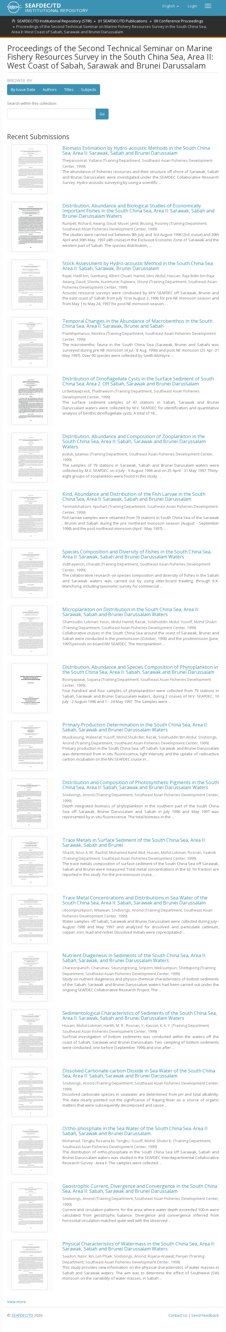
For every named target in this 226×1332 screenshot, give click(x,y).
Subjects (88, 89)
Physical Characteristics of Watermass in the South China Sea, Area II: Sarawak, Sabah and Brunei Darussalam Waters (138, 1246)
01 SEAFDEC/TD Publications (122, 21)
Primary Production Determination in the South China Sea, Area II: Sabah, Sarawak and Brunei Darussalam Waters (135, 727)
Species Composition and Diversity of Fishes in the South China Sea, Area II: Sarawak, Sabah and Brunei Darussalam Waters (137, 554)
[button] (170, 6)
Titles (69, 89)
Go (102, 114)
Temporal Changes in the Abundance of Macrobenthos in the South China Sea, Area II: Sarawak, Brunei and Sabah (137, 324)
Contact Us (177, 1315)
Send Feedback (205, 1315)
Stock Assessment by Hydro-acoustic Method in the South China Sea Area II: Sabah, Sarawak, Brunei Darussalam (137, 266)
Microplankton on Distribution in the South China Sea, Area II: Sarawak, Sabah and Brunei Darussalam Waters (130, 612)
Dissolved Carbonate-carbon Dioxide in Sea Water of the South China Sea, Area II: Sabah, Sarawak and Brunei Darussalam (138, 1073)
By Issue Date (23, 89)
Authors (50, 89)
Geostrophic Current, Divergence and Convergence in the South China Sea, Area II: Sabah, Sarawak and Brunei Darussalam (139, 1189)
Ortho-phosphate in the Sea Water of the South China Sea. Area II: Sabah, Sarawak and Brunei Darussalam (135, 1131)
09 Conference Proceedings (178, 21)
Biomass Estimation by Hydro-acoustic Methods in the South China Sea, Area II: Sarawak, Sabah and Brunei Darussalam (136, 151)
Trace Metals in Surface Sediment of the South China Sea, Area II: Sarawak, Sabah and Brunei (134, 843)
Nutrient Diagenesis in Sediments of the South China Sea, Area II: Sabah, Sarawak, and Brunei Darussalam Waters (134, 958)
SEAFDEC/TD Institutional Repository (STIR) (54, 21)
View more (16, 1301)
